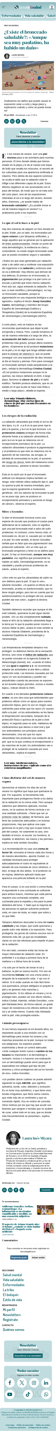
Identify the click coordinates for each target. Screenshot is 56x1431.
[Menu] (4, 7)
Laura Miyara (18, 55)
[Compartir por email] (12, 121)
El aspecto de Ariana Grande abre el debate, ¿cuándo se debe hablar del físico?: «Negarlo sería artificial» (21, 1227)
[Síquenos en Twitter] (22, 1382)
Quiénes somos (13, 1329)
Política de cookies (43, 1425)
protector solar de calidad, (16, 817)
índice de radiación (36, 654)
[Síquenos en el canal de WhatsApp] (46, 1394)
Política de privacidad (25, 1425)
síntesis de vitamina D (22, 354)
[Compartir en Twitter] (23, 121)
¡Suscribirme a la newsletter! (28, 141)
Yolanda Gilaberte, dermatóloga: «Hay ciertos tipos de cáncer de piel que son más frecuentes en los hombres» (27, 402)
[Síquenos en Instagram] (34, 1382)
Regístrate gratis (19, 1257)
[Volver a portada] (28, 7)
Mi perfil (9, 1309)
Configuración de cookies (38, 1427)
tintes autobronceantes (17, 243)
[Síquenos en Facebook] (10, 1382)
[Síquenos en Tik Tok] (28, 1394)
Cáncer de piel (23, 1183)
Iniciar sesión (38, 1257)
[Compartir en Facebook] (18, 121)
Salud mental (12, 1274)
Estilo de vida (12, 1299)
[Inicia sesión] (51, 7)
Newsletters (12, 1314)
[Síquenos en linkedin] (46, 1382)
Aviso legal (10, 1425)
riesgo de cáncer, (15, 462)
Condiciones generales (17, 1427)
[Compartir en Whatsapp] (6, 121)
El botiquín (10, 1294)
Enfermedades (11, 16)
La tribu (8, 1289)
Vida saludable (34, 16)
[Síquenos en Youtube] (10, 1394)
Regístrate (10, 1319)
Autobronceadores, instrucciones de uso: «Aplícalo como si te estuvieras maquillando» (27, 765)
